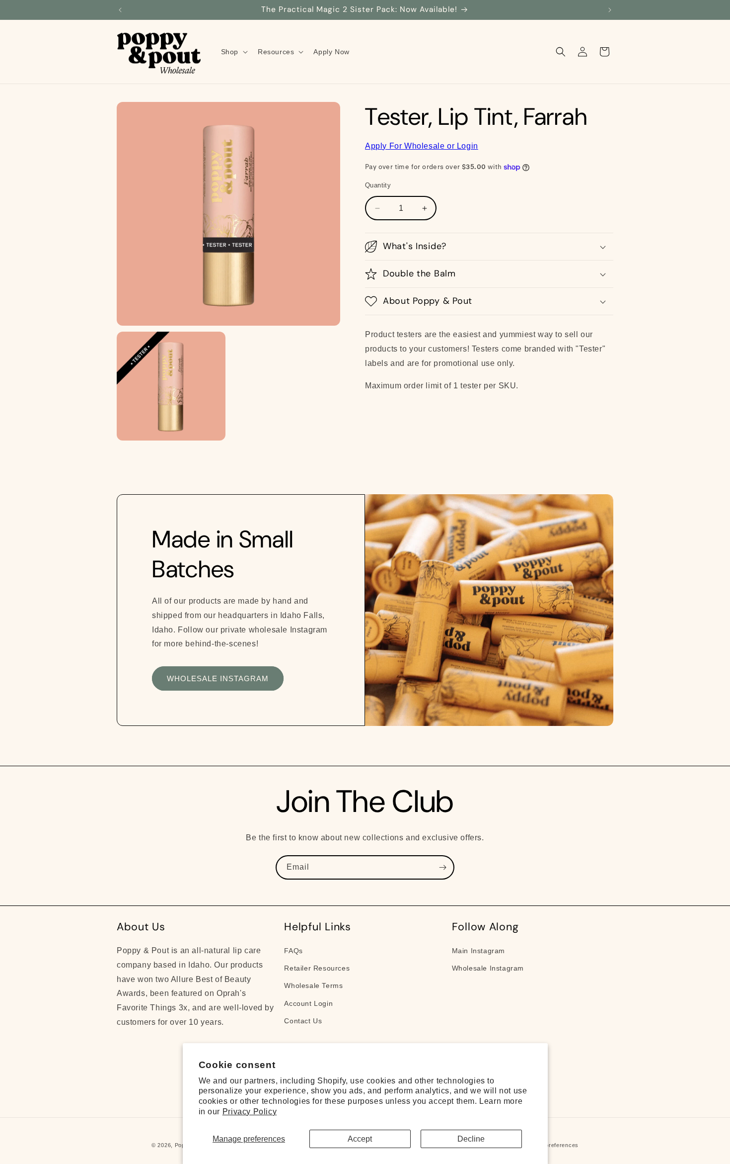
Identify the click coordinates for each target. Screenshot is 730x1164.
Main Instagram (478, 951)
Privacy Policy (249, 1111)
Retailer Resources (317, 968)
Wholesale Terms (313, 985)
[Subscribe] (442, 867)
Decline (471, 1139)
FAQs (293, 951)
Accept (360, 1139)
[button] (233, 51)
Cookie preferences (551, 1145)
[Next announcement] (610, 9)
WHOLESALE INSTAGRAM (218, 678)
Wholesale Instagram (488, 968)
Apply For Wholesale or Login (421, 146)
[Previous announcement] (120, 9)
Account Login (308, 1003)
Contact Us (303, 1021)
